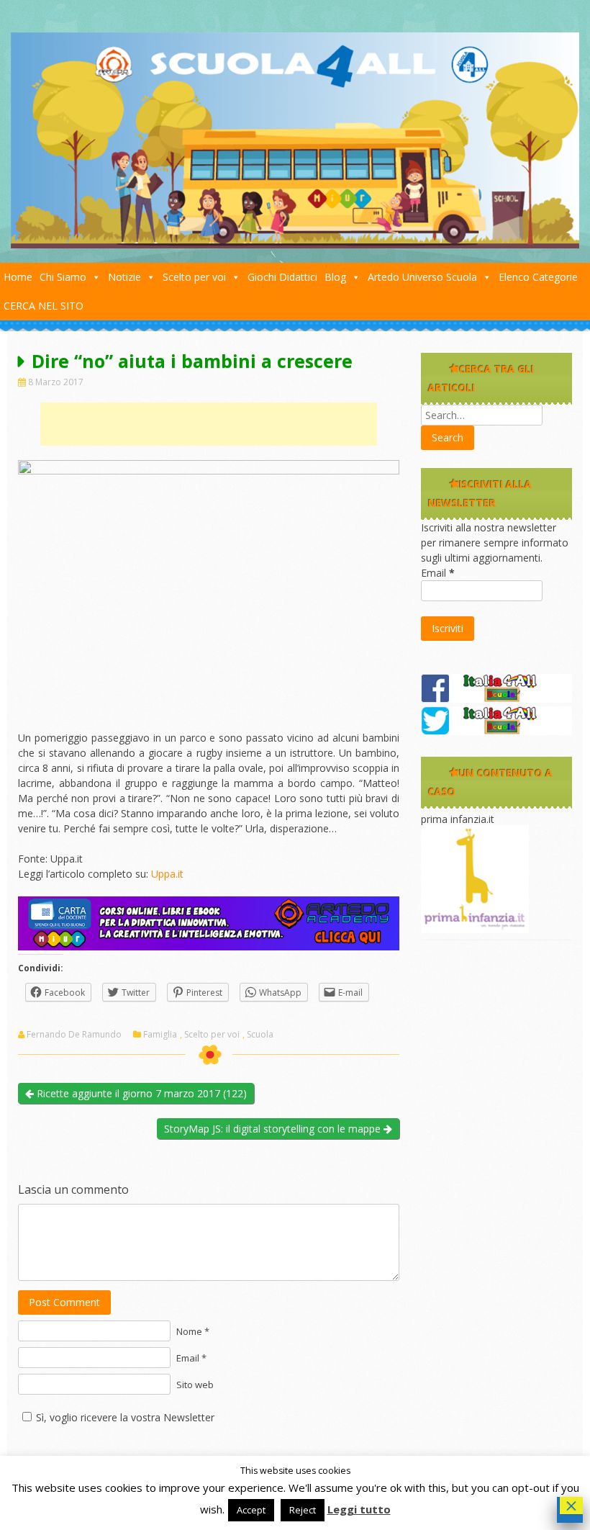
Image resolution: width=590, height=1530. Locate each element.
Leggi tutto (359, 1509)
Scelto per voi (194, 277)
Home (18, 277)
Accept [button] (251, 1509)
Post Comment (64, 1302)
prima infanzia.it (457, 819)
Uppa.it (167, 874)
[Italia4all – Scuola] (295, 244)
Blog (335, 277)
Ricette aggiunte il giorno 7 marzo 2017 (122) (140, 1093)
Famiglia (160, 1035)
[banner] (208, 946)
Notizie (124, 277)
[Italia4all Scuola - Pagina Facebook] (496, 699)
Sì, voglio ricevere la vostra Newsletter (125, 1417)
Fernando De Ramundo (74, 1035)
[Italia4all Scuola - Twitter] (496, 731)
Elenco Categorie (538, 277)
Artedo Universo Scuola (422, 277)
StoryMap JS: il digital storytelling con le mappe (274, 1128)
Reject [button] (302, 1509)
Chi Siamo (63, 277)
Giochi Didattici (282, 277)
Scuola (260, 1035)
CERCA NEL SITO (43, 305)
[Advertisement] (208, 424)
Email (438, 573)
